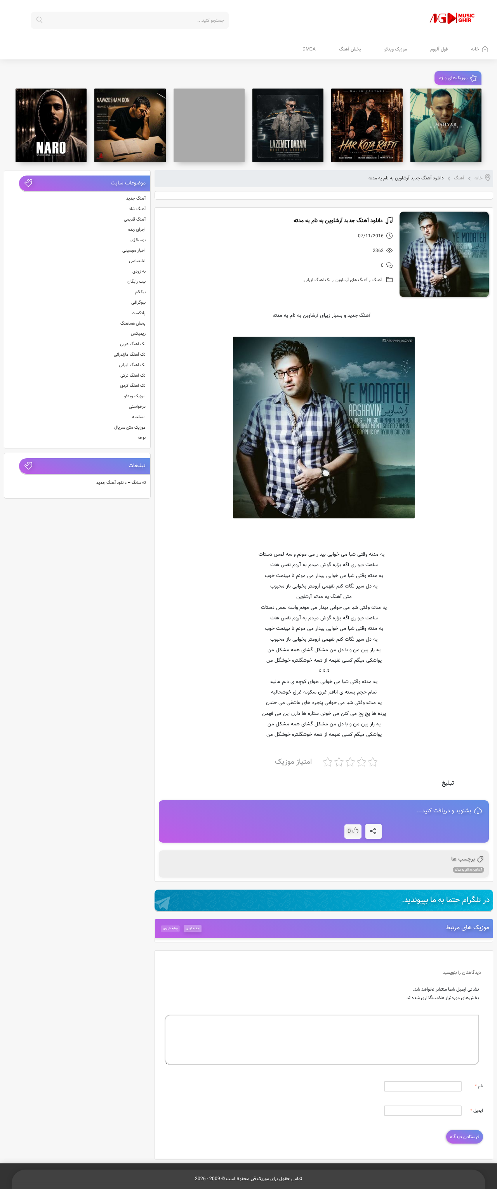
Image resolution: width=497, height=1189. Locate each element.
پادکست (139, 313)
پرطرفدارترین (170, 928)
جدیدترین (193, 928)
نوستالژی (138, 240)
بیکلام (140, 292)
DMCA (309, 49)
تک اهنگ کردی (133, 385)
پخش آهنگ (350, 49)
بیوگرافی (138, 302)
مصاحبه (139, 417)
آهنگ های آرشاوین (351, 280)
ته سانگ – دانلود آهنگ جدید (121, 483)
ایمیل (476, 1110)
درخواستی (137, 406)
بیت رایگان (136, 281)
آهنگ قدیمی (135, 219)
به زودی (139, 271)
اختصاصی (137, 261)
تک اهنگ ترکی (133, 375)
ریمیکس (138, 333)
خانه (475, 49)
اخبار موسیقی (134, 250)
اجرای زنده (137, 229)
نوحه (141, 438)
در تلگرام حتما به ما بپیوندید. (446, 900)
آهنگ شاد (137, 209)
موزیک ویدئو (395, 49)
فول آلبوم (439, 49)
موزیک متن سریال (130, 427)
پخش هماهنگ (133, 323)
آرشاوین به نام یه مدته (468, 869)
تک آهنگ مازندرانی (130, 354)
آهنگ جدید (136, 198)
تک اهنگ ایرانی (317, 280)
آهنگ (459, 178)
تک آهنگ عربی (133, 344)
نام (479, 1086)
